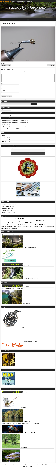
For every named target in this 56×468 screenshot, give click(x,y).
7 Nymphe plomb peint (8, 23)
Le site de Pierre (23, 447)
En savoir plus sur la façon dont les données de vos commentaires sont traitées (37, 99)
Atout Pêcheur (26, 265)
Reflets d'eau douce (26, 303)
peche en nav (21, 224)
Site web (3, 90)
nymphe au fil (20, 222)
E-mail (3, 87)
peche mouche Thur (23, 226)
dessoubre (52, 219)
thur (12, 228)
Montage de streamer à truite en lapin (9, 204)
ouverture (42, 222)
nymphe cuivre (37, 222)
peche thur (30, 226)
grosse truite (40, 221)
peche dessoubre (13, 224)
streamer (8, 228)
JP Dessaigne (23, 407)
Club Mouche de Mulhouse (18, 288)
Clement (4, 25)
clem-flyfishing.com (5, 1)
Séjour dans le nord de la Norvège (8, 212)
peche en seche (39, 224)
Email (12, 148)
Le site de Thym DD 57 (25, 462)
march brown (51, 220)
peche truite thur (37, 226)
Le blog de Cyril (26, 421)
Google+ (3, 63)
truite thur (19, 228)
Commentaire (4, 73)
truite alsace (15, 228)
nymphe (15, 222)
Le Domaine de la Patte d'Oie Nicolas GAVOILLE (25, 366)
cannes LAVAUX (11, 219)
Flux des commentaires (6, 139)
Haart (23, 327)
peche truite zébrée (43, 226)
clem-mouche (30, 219)
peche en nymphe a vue (30, 224)
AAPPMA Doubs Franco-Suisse (29, 247)
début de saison (7, 220)
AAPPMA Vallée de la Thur (21, 261)
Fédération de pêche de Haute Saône (30, 278)
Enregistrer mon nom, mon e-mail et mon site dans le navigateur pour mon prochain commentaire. (22, 94)
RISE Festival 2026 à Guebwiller (8, 206)
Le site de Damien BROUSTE (29, 432)
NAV (13, 222)
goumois (33, 220)
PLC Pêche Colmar (27, 347)
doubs (2, 220)
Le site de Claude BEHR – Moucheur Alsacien (30, 423)
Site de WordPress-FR (6, 141)
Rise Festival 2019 (18, 385)
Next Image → (50, 65)
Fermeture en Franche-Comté (7, 208)
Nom (2, 83)
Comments (17, 25)
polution (52, 226)
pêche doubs (4, 228)
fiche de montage (16, 220)
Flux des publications (6, 137)
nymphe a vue (29, 222)
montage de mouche (5, 222)
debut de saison (46, 219)
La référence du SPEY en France (30, 341)
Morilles (11, 222)
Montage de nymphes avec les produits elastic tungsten (18, 120)
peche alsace (6, 224)
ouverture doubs (48, 222)
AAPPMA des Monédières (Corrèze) (24, 234)
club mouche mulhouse (37, 219)
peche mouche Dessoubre (11, 226)
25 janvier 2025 (11, 25)
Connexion (4, 135)
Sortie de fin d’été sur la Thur (7, 210)
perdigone (49, 226)
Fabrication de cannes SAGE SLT (13, 128)
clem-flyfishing (21, 219)
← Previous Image (6, 65)
